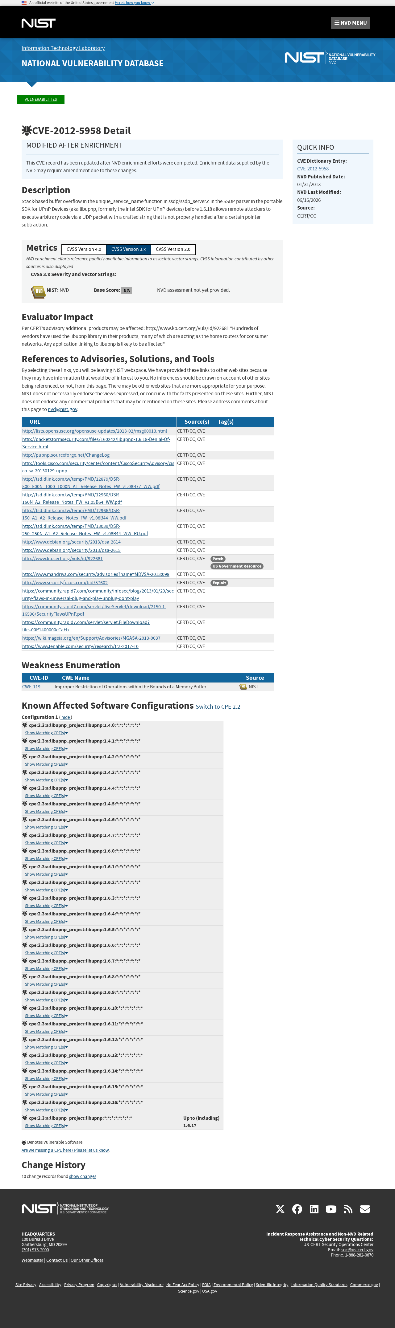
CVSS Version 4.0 (84, 249)
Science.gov (188, 1291)
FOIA (206, 1285)
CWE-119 (31, 687)
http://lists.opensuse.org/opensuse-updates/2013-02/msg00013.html (94, 431)
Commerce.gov (364, 1285)
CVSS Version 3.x (128, 249)
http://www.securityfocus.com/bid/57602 (65, 583)
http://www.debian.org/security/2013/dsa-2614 (71, 542)
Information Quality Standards (319, 1285)
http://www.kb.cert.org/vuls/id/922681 (62, 559)
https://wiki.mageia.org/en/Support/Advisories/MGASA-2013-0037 (91, 638)
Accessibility (50, 1285)
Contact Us (57, 1260)
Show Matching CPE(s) (45, 732)
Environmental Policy (233, 1285)
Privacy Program (79, 1285)
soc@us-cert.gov (357, 1250)
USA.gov (209, 1291)
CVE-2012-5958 (313, 168)
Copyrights (107, 1285)
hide (65, 717)
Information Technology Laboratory (63, 48)
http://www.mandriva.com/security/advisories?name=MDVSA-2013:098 (95, 574)
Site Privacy (25, 1285)
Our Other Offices (87, 1260)
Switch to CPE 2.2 (218, 707)
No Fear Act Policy (182, 1285)
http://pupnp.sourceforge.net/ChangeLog (66, 455)
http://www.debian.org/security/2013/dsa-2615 (71, 550)
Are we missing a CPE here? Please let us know (65, 1150)
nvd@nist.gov (62, 409)
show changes (82, 1176)
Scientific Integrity (272, 1285)
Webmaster (32, 1260)
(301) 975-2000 (35, 1250)
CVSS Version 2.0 (173, 249)
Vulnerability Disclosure (142, 1285)
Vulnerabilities (41, 99)
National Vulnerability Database (93, 63)
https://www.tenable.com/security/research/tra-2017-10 (80, 646)
